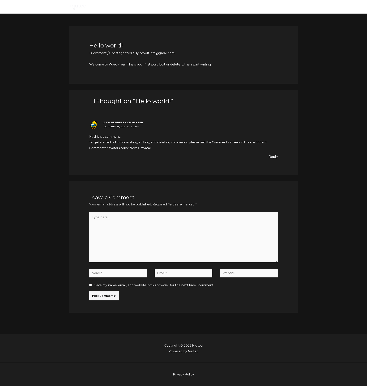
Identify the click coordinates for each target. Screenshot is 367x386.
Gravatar (144, 148)
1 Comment (98, 53)
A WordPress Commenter (123, 122)
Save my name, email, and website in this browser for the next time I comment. (154, 285)
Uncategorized (120, 53)
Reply (273, 157)
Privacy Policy (183, 374)
